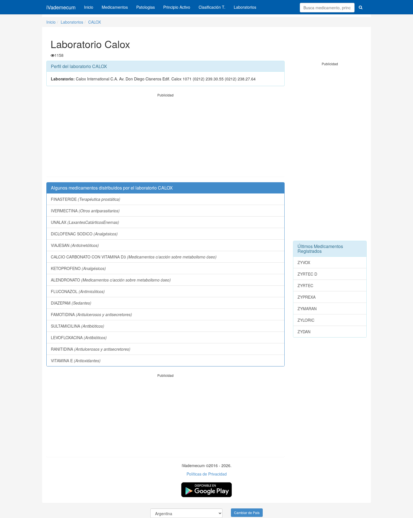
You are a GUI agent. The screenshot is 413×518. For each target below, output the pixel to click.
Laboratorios (245, 7)
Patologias (145, 7)
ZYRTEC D (307, 274)
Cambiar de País (247, 512)
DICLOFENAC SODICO (84, 234)
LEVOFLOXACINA (79, 337)
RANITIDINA (90, 349)
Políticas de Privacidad (207, 474)
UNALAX (85, 222)
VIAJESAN (75, 245)
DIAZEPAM (71, 303)
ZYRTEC (305, 285)
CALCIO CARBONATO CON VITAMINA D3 (134, 257)
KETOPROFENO (78, 268)
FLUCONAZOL (78, 291)
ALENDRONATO (111, 280)
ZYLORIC (306, 320)
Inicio (88, 7)
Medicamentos (115, 7)
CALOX (94, 22)
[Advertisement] (165, 137)
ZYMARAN (307, 308)
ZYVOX (304, 262)
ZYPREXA (307, 297)
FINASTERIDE (85, 199)
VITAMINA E (76, 360)
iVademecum (61, 7)
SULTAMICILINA (77, 326)
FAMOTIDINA (91, 314)
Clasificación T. (212, 7)
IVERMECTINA (85, 210)
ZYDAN (304, 331)
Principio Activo (176, 7)
